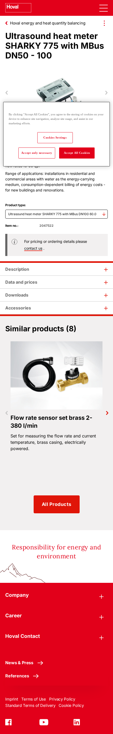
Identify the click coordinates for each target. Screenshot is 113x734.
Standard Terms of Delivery (30, 705)
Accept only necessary (36, 152)
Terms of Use (33, 699)
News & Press (19, 662)
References (17, 675)
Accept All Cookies (77, 152)
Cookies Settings (54, 137)
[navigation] (103, 8)
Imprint (11, 699)
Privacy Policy (62, 699)
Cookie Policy (71, 705)
